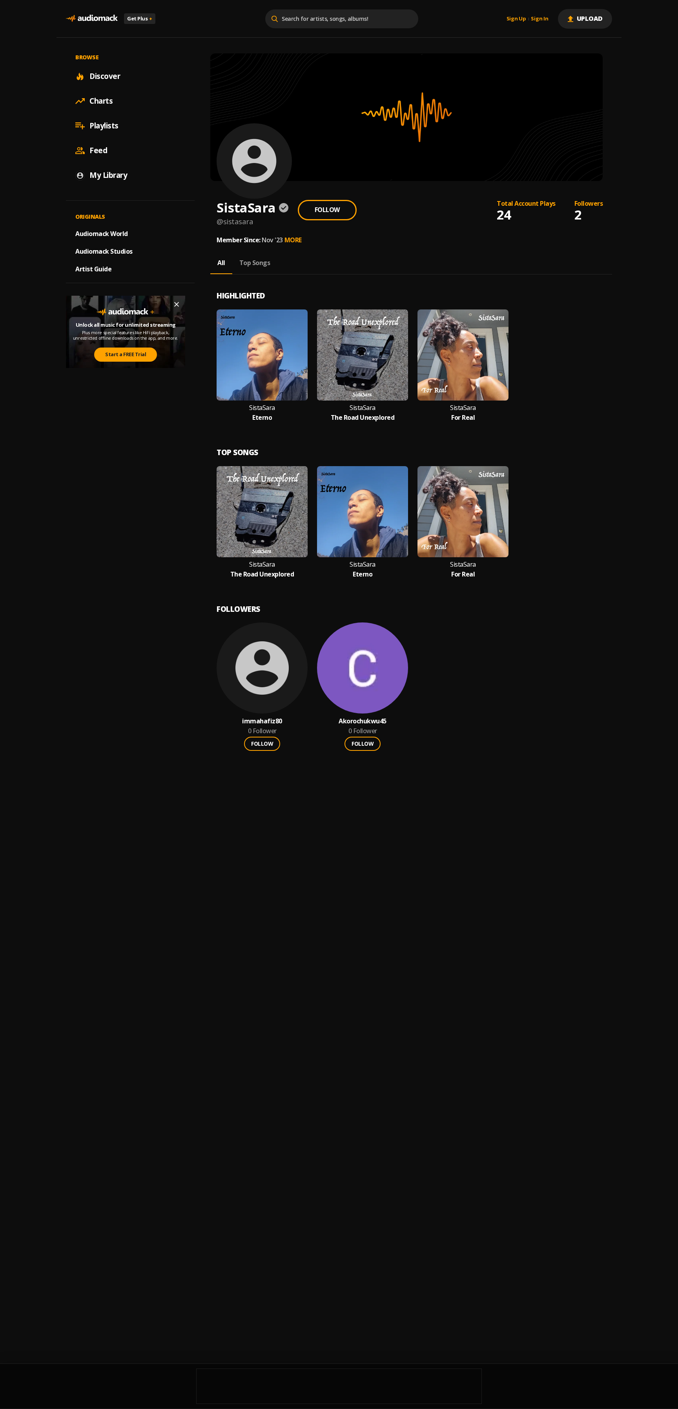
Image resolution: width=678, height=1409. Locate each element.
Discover (104, 76)
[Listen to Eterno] (262, 355)
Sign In (539, 19)
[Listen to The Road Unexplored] (362, 355)
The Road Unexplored (363, 418)
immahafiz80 (262, 721)
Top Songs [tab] (254, 262)
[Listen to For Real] (462, 355)
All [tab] (221, 262)
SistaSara (262, 408)
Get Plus (139, 18)
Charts (101, 101)
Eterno (262, 418)
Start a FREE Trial (125, 354)
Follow (327, 209)
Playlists (103, 126)
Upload (590, 18)
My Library (108, 175)
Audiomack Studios (104, 251)
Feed (98, 150)
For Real (463, 418)
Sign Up (516, 19)
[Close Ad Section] (176, 304)
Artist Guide (93, 269)
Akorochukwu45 (362, 721)
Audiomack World (101, 233)
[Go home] (92, 18)
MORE (293, 240)
